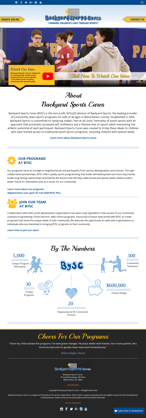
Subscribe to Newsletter (130, 410)
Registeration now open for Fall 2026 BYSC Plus (33, 192)
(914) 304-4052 (73, 385)
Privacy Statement (73, 403)
